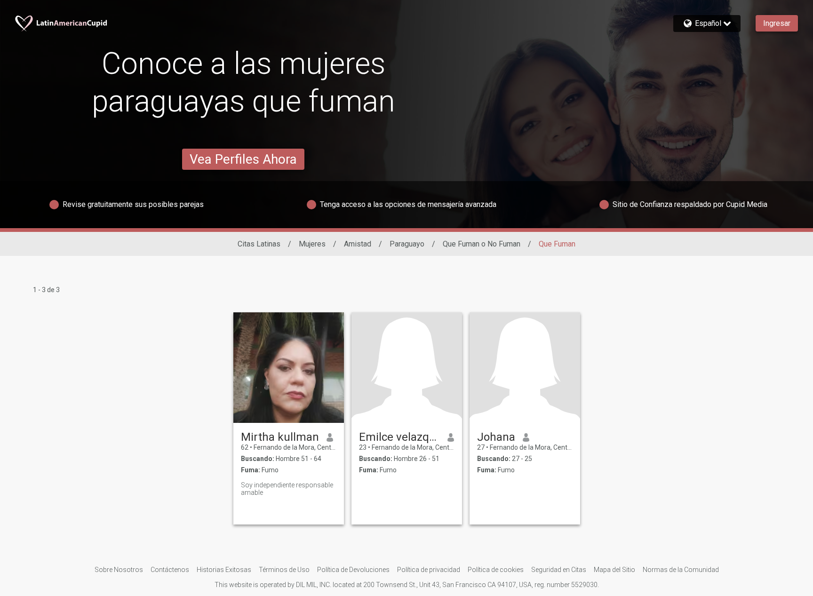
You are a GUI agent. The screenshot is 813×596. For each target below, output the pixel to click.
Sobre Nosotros (119, 569)
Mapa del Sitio (614, 569)
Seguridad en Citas (558, 569)
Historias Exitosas (224, 569)
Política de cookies (496, 569)
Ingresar (776, 23)
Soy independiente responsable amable (287, 488)
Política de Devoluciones (353, 569)
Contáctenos (170, 569)
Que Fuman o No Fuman (481, 243)
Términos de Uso (284, 569)
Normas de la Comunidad (681, 569)
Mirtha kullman (280, 437)
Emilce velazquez (399, 437)
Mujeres (312, 243)
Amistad (357, 243)
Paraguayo (407, 243)
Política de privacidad (428, 569)
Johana (496, 437)
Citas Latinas (259, 243)
